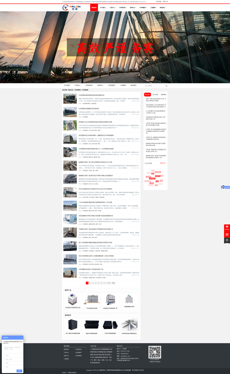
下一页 (108, 283)
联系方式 (165, 1)
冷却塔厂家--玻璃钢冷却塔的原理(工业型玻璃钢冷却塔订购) (156, 138)
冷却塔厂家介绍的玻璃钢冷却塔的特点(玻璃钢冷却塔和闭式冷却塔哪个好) (156, 131)
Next (2, 47)
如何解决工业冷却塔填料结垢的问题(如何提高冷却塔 (95, 122)
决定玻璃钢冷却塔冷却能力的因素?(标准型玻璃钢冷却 (96, 216)
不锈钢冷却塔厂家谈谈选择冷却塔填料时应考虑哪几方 (96, 229)
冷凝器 (96, 197)
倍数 (99, 130)
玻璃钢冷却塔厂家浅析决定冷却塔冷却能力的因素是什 (96, 175)
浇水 (94, 170)
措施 (158, 175)
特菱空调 (70, 90)
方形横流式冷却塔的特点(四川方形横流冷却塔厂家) (155, 118)
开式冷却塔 (91, 197)
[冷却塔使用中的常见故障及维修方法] (115, 47)
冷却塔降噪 (78, 355)
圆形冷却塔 (91, 210)
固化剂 (159, 184)
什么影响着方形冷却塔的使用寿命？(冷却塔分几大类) (156, 112)
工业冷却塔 (91, 130)
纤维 (90, 184)
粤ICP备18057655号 (138, 370)
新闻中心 (132, 7)
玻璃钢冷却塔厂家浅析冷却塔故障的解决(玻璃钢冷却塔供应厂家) (156, 156)
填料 (96, 130)
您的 (157, 180)
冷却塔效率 (91, 251)
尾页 (113, 283)
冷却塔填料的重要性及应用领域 (89, 108)
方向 (93, 184)
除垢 (152, 170)
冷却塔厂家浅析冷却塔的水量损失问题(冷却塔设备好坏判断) (156, 124)
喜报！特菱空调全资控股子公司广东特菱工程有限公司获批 (156, 99)
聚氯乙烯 (91, 157)
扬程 (97, 170)
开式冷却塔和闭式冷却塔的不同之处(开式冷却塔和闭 (95, 189)
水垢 (90, 143)
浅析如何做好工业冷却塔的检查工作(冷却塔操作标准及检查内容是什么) (156, 105)
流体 (158, 171)
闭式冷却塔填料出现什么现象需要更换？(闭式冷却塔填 (96, 256)
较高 (96, 237)
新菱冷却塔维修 (161, 180)
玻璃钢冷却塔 (92, 224)
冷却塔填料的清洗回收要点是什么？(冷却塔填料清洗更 (96, 149)
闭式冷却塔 (94, 143)
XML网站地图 (127, 370)
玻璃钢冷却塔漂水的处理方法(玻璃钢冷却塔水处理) (155, 144)
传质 (93, 237)
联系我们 (162, 7)
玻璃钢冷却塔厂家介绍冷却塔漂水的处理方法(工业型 (95, 162)
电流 (152, 181)
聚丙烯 (95, 157)
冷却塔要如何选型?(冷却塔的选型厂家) (91, 269)
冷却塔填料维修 (86, 103)
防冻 (149, 173)
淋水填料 (97, 264)
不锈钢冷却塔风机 (72, 372)
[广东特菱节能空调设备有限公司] (71, 9)
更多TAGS (163, 163)
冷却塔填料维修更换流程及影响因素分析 (91, 95)
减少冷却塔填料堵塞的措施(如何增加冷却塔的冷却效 (95, 242)
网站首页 (94, 7)
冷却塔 (90, 170)
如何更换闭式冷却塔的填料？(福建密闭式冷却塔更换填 (96, 135)
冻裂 (154, 185)
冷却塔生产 (155, 172)
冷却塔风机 (97, 251)
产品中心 (112, 7)
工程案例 (152, 7)
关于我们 (102, 7)
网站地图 (158, 1)
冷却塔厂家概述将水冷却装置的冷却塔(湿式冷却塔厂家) (156, 150)
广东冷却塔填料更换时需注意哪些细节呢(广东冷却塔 (95, 202)
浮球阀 (161, 175)
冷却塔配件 (143, 7)
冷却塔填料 (93, 103)
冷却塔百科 (122, 7)
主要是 (148, 183)
